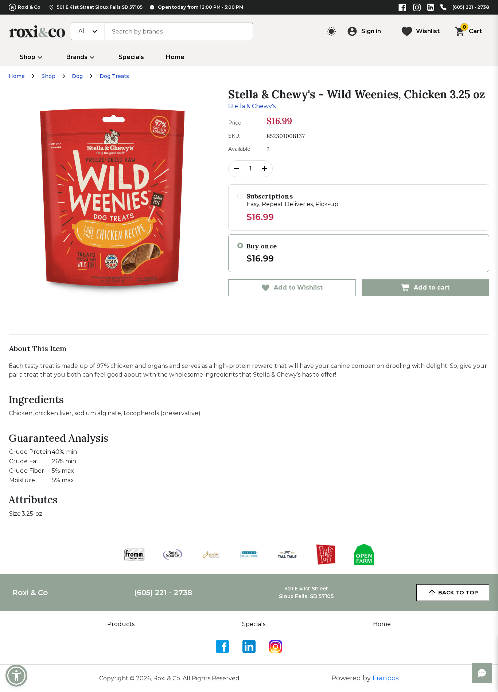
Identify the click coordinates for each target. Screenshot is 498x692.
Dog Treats (114, 76)
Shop (27, 57)
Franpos (386, 678)
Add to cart (432, 287)
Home (175, 57)
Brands (76, 57)
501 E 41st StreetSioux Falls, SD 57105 (306, 592)
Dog (77, 76)
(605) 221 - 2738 (470, 7)
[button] (16, 676)
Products (121, 624)
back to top (458, 592)
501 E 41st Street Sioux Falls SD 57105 (100, 7)
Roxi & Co (29, 7)
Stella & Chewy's (252, 106)
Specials (131, 57)
